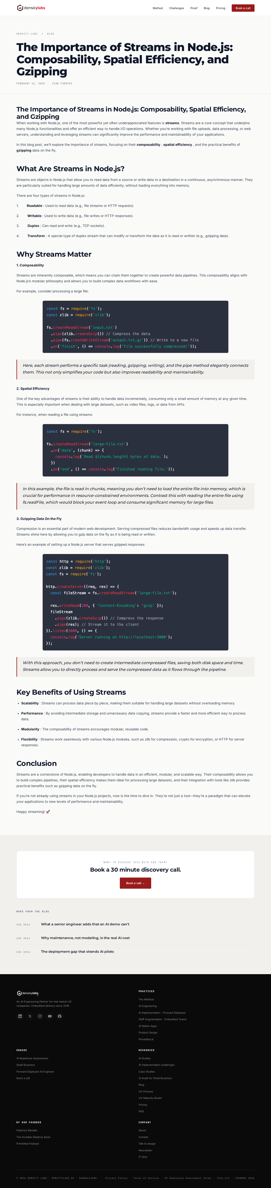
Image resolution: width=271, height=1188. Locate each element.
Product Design (148, 1032)
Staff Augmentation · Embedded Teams (162, 1019)
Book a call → (135, 883)
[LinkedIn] (20, 1016)
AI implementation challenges (157, 1064)
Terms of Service (146, 1178)
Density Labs (27, 33)
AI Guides (145, 1058)
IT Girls (143, 1156)
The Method (146, 999)
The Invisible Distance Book (33, 1137)
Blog (207, 8)
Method (158, 8)
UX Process (146, 1091)
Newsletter (145, 1150)
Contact (143, 1137)
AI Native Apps (148, 1026)
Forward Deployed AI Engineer (35, 1071)
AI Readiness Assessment (32, 1058)
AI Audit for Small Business (155, 1078)
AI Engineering (148, 1005)
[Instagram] (39, 1016)
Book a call (243, 8)
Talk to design (147, 1143)
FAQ (141, 1111)
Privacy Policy (116, 1178)
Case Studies (147, 1071)
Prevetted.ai (146, 1039)
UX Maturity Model (150, 1098)
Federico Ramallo (26, 1130)
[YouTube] (49, 1016)
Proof (193, 8)
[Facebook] (59, 1016)
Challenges (176, 8)
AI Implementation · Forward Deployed (162, 1012)
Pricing (220, 8)
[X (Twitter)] (30, 1016)
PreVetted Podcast (27, 1143)
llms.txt (223, 1178)
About (142, 1130)
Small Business (25, 1064)
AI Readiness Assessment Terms (188, 1178)
